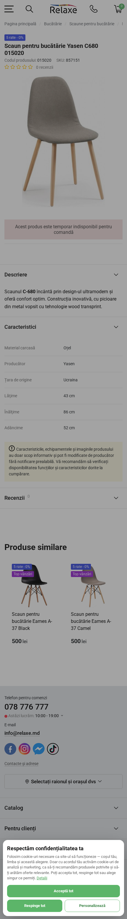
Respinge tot (34, 905)
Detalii (42, 878)
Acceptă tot (63, 891)
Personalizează (92, 905)
